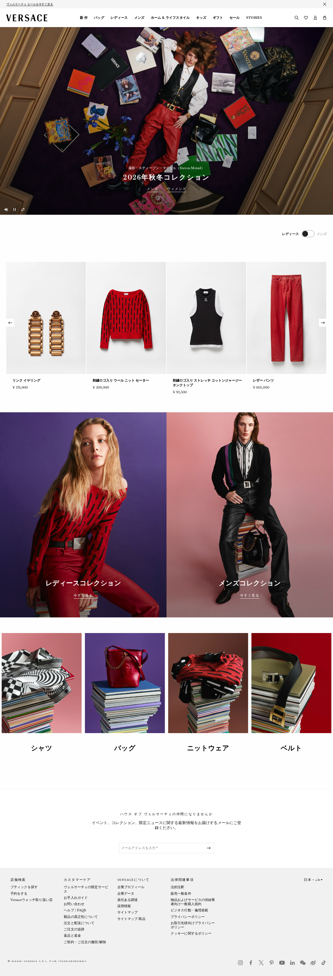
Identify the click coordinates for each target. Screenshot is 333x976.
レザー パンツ (103, 380)
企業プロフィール (131, 887)
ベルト (291, 748)
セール (234, 18)
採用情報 (124, 906)
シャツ (41, 748)
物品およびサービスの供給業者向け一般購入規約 (193, 902)
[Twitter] (261, 963)
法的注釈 (177, 887)
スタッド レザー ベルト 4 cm (194, 380)
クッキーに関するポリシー (191, 933)
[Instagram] (240, 963)
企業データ (126, 893)
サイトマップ (127, 912)
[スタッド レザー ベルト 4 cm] (206, 318)
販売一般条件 (181, 893)
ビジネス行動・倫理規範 (189, 910)
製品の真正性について (81, 916)
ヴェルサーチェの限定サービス (86, 889)
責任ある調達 (127, 900)
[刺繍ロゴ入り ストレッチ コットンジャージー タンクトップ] (46, 318)
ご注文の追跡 (74, 929)
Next (323, 323)
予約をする (19, 893)
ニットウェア (208, 748)
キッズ (201, 18)
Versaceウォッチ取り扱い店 (31, 900)
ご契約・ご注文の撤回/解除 (85, 942)
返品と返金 (72, 935)
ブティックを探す (24, 887)
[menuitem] (84, 18)
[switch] (304, 233)
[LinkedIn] (292, 963)
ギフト (218, 18)
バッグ (99, 18)
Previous (10, 323)
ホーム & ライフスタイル (170, 18)
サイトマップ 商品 (131, 919)
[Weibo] (313, 963)
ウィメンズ (176, 189)
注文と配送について (79, 923)
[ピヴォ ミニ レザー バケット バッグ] (286, 318)
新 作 (84, 18)
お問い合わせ (74, 904)
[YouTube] (282, 963)
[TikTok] (324, 963)
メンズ (139, 18)
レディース (119, 18)
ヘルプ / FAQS (75, 910)
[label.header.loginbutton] (315, 18)
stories (254, 18)
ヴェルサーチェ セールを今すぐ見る (30, 4)
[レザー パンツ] (126, 318)
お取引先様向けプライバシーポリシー (193, 925)
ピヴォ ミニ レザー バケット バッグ (280, 380)
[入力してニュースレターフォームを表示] (209, 848)
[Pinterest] (271, 963)
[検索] (296, 18)
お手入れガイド (76, 897)
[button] (325, 18)
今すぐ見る (83, 595)
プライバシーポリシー (188, 916)
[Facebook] (251, 963)
